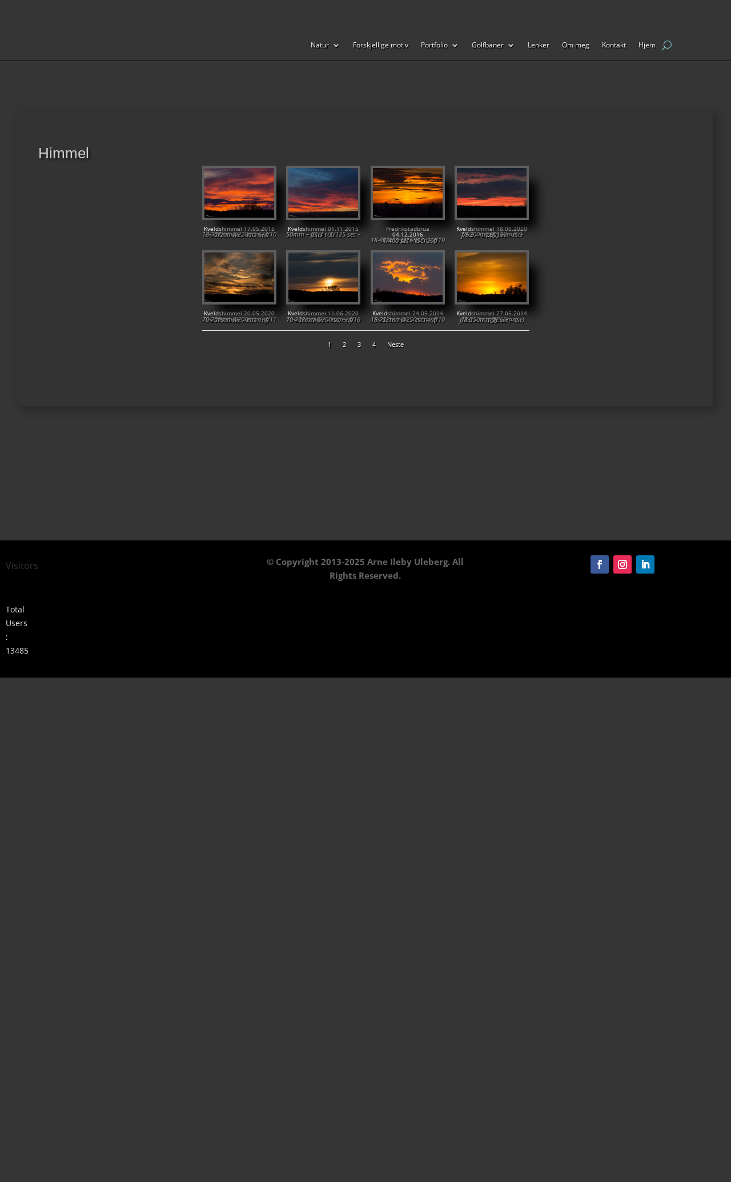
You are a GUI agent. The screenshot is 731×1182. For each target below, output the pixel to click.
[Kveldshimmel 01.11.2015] (323, 214)
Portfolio (434, 45)
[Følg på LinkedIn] (645, 564)
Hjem (647, 45)
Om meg (575, 45)
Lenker (538, 45)
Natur (320, 45)
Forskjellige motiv (380, 45)
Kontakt (614, 45)
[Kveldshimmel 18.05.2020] (492, 214)
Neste (395, 344)
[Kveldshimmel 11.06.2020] (323, 299)
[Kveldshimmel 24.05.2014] (408, 299)
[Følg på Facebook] (600, 564)
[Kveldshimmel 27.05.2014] (492, 299)
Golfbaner (488, 45)
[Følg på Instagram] (622, 564)
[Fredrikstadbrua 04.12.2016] (408, 214)
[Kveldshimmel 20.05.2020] (239, 299)
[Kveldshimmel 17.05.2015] (239, 214)
